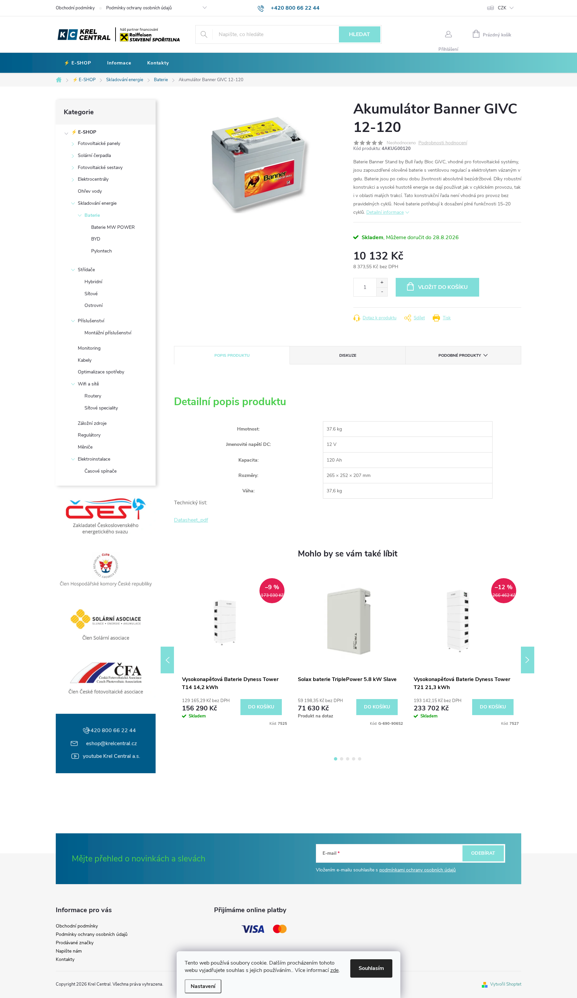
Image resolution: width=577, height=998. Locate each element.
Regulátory (89, 435)
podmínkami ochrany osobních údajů (417, 870)
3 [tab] (347, 759)
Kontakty (65, 959)
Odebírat (483, 853)
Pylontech (101, 251)
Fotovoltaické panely (99, 143)
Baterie (92, 215)
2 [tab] (341, 759)
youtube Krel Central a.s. (111, 756)
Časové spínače (100, 471)
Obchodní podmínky (75, 8)
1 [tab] (335, 759)
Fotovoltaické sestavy (100, 167)
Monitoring (89, 348)
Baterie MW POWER (113, 227)
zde (334, 970)
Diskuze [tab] (347, 355)
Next (527, 660)
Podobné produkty (459, 355)
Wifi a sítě (88, 384)
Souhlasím (371, 968)
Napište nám (69, 951)
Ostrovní (93, 305)
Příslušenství (91, 321)
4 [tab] (353, 759)
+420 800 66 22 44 (111, 730)
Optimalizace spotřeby (101, 372)
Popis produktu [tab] (232, 355)
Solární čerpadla (94, 155)
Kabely (84, 360)
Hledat (359, 34)
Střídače (86, 270)
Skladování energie (97, 203)
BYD (95, 239)
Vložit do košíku (443, 287)
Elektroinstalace (94, 459)
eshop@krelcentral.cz (111, 743)
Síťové (91, 294)
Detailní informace (385, 212)
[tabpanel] (232, 650)
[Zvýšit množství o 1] (381, 282)
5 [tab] (359, 759)
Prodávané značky (74, 943)
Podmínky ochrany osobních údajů (139, 8)
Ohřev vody (90, 191)
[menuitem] (77, 63)
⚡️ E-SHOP (83, 132)
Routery (92, 396)
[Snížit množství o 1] (381, 291)
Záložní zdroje (92, 423)
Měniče (85, 447)
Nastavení (203, 986)
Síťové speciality (101, 408)
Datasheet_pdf (191, 520)
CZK (502, 8)
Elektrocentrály (93, 179)
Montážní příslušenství (107, 333)
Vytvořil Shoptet (505, 984)
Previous (167, 660)
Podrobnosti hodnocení (442, 143)
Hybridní (93, 282)
